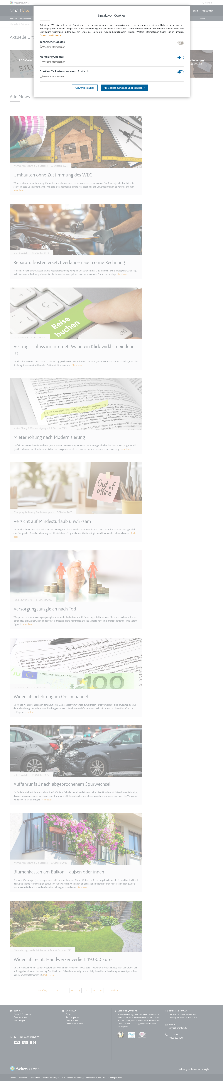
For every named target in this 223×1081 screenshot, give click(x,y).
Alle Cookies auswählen (124, 87)
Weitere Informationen (52, 47)
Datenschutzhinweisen (51, 35)
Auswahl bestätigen (84, 87)
